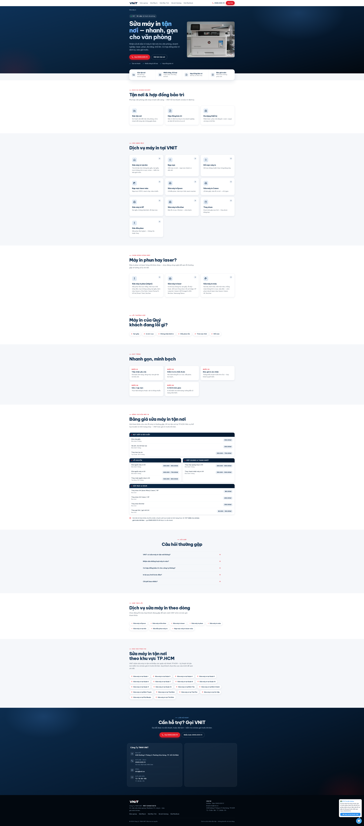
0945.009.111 (219, 3)
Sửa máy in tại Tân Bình (166, 692)
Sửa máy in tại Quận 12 (163, 687)
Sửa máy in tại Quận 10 (208, 681)
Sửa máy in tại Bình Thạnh (142, 692)
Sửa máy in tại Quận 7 (163, 681)
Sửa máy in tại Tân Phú (189, 692)
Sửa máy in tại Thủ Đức (166, 697)
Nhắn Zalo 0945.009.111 (193, 735)
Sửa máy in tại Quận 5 (207, 676)
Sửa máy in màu (215, 623)
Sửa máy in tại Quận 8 (185, 681)
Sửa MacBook (188, 3)
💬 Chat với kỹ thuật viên (350, 814)
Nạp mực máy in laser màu (183, 628)
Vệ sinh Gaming (176, 3)
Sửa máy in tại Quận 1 (140, 676)
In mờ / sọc (150, 334)
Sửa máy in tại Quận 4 (185, 676)
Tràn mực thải (202, 334)
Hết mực (216, 334)
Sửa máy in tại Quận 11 (141, 687)
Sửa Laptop (144, 3)
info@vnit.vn (140, 771)
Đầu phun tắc (185, 334)
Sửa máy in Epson (139, 623)
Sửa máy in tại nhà (139, 628)
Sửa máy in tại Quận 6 (141, 681)
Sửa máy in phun (197, 623)
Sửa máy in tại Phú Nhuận (142, 697)
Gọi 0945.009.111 (141, 57)
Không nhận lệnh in (167, 334)
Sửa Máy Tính (164, 3)
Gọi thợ (230, 3)
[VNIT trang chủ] (133, 3)
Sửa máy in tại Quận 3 (162, 676)
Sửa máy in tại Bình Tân (186, 687)
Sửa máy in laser (179, 623)
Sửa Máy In (153, 3)
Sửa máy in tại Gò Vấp (212, 692)
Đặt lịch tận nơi (159, 57)
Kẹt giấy (136, 334)
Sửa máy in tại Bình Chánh (210, 687)
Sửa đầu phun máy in (160, 628)
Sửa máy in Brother (159, 623)
